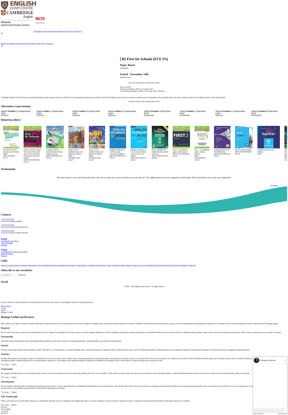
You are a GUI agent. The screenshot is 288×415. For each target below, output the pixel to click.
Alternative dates (125, 77)
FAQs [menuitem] (43, 44)
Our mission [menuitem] (10, 44)
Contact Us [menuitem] (50, 44)
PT (2, 33)
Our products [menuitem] (31, 44)
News (66, 31)
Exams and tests (48, 31)
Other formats (124, 68)
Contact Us (78, 31)
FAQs (71, 31)
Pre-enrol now (144, 81)
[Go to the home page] (20, 9)
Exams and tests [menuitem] (20, 44)
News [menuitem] (38, 44)
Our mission (38, 31)
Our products (59, 31)
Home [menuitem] (3, 44)
